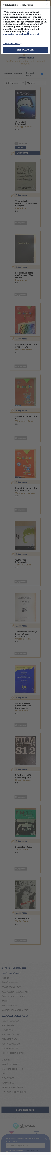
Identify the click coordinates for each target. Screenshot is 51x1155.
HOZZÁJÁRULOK (25, 50)
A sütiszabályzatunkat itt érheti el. (21, 32)
